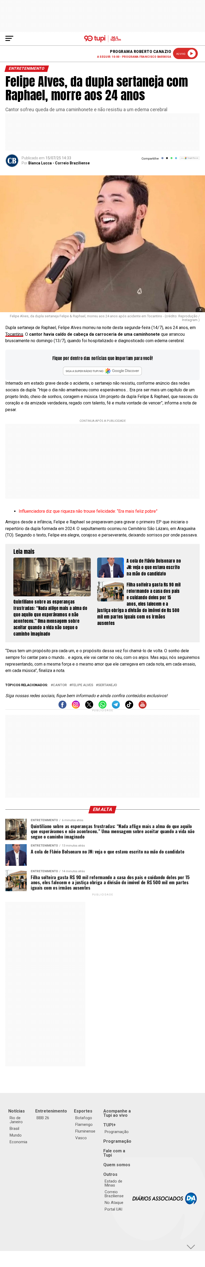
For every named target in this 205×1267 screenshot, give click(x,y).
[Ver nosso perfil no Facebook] (62, 707)
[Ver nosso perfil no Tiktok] (129, 707)
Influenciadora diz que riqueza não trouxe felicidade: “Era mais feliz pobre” (88, 511)
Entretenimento (51, 1111)
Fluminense (85, 1131)
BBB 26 (43, 1117)
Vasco (81, 1137)
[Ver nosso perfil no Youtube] (143, 707)
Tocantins (14, 334)
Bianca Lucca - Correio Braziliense (59, 163)
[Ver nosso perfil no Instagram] (76, 707)
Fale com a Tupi (114, 1153)
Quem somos (116, 1164)
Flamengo (84, 1124)
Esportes (83, 1111)
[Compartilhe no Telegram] (176, 160)
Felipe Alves (82, 685)
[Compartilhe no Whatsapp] (171, 160)
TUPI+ (109, 1124)
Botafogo (83, 1117)
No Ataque (114, 1202)
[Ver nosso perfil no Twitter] (89, 707)
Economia (18, 1141)
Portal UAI (113, 1209)
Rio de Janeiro (16, 1119)
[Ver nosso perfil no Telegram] (116, 707)
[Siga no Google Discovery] (190, 161)
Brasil (14, 1128)
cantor (60, 685)
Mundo (16, 1135)
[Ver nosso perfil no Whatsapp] (102, 707)
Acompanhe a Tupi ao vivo (117, 1113)
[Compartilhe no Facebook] (162, 160)
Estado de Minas (113, 1183)
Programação (117, 1131)
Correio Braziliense (114, 1193)
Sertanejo (107, 685)
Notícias (16, 1111)
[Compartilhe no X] (167, 160)
